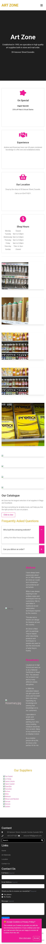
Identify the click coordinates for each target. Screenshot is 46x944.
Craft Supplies (23, 423)
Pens (23, 455)
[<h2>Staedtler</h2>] (23, 786)
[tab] (23, 530)
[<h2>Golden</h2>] (23, 806)
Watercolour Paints (23, 487)
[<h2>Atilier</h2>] (23, 794)
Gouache (23, 274)
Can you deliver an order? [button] (13, 549)
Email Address (9, 882)
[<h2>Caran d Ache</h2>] (23, 781)
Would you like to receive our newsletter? (19, 891)
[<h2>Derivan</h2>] (23, 801)
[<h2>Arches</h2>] (23, 791)
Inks (23, 466)
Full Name (8, 873)
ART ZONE (10, 5)
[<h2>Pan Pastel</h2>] (23, 776)
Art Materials (6, 855)
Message (8, 901)
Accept (36, 938)
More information (25, 938)
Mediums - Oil (23, 345)
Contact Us (6, 864)
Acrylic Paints (23, 477)
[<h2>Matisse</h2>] (23, 796)
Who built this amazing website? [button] (17, 530)
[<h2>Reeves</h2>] (23, 804)
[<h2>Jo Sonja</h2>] (23, 779)
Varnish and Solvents (23, 380)
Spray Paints (23, 310)
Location (5, 859)
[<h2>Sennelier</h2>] (23, 789)
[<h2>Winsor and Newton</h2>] (23, 799)
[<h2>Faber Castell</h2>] (23, 784)
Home (4, 851)
